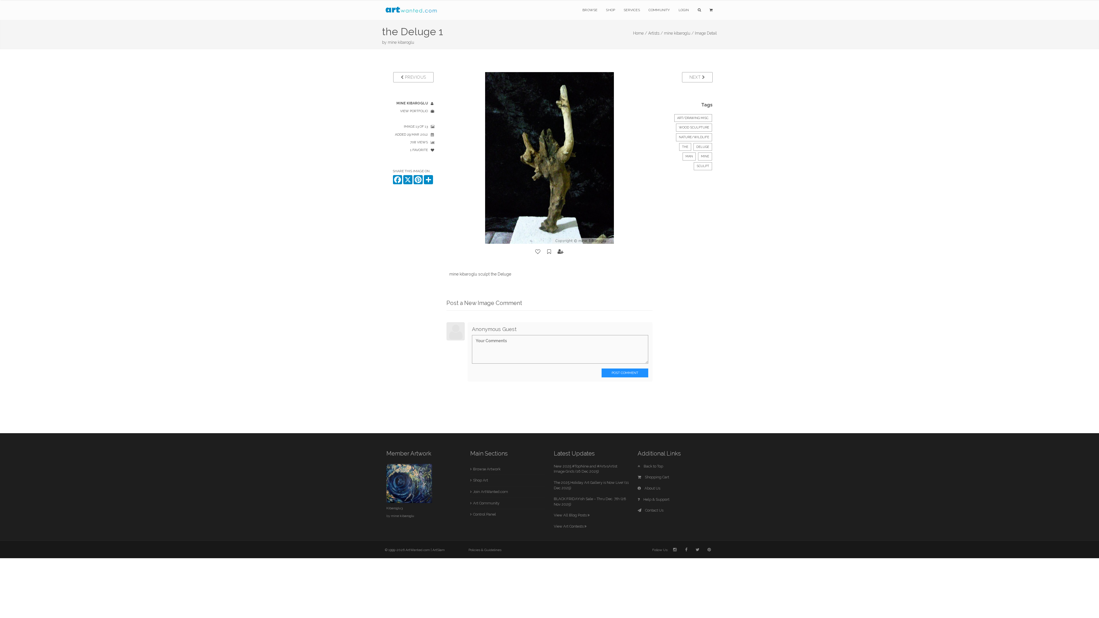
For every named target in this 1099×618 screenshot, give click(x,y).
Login (684, 10)
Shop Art (480, 480)
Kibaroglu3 (394, 508)
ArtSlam (438, 550)
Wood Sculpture (694, 127)
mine (705, 156)
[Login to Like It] (538, 252)
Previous (415, 77)
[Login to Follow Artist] (561, 252)
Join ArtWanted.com (490, 492)
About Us (652, 488)
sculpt (703, 166)
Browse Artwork (487, 469)
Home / (640, 33)
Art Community (486, 503)
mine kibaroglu (401, 42)
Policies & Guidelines (485, 550)
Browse (589, 10)
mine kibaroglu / (679, 33)
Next (695, 77)
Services (632, 10)
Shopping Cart (656, 477)
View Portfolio (414, 111)
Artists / (655, 33)
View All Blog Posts (571, 515)
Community (659, 10)
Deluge (702, 147)
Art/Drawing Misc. (693, 118)
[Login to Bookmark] (549, 252)
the (685, 147)
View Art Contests (569, 526)
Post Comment (625, 373)
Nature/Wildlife (694, 137)
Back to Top (653, 466)
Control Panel (484, 514)
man (689, 156)
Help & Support (656, 499)
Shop (610, 10)
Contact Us (653, 510)
